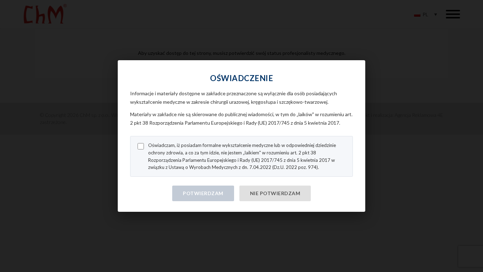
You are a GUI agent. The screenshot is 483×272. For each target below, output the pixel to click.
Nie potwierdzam (275, 193)
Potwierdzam (203, 193)
